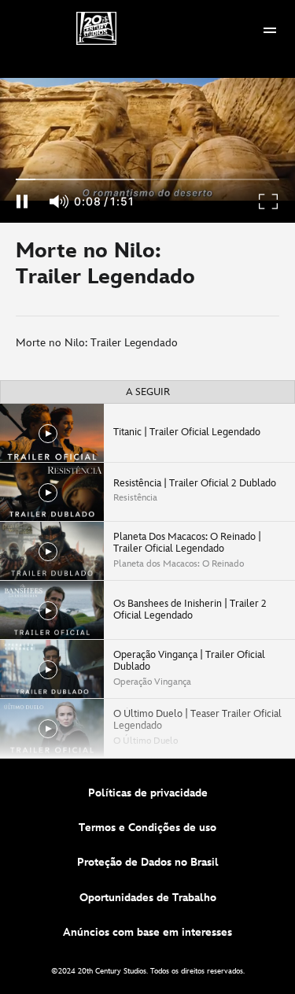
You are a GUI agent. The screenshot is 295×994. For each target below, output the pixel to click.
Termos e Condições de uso (147, 827)
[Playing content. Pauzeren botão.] (22, 201)
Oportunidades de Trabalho (147, 897)
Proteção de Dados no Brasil (148, 862)
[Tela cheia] (269, 201)
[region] (147, 140)
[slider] (147, 179)
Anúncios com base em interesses (147, 932)
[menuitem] (269, 28)
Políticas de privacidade (148, 793)
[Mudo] (60, 201)
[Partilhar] (248, 269)
